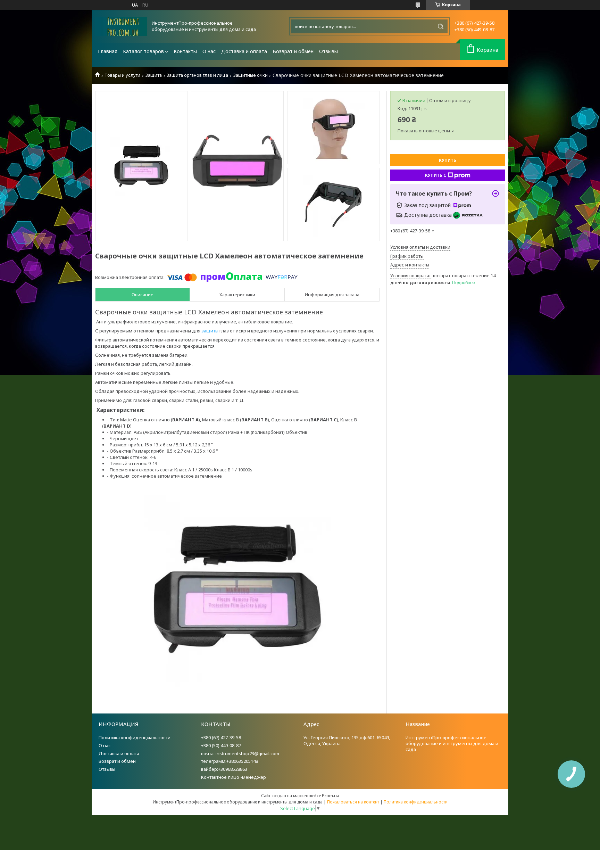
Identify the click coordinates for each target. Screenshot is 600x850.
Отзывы (328, 51)
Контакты (185, 51)
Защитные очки (250, 75)
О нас (209, 51)
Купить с (435, 175)
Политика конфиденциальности (134, 737)
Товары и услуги (122, 75)
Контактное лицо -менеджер (233, 777)
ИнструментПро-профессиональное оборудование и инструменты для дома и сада (452, 743)
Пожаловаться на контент (353, 802)
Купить (447, 160)
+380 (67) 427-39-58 (221, 737)
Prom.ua (330, 795)
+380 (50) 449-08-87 (221, 745)
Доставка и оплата (244, 51)
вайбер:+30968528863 (224, 769)
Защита (153, 75)
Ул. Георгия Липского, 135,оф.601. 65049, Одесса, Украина (346, 740)
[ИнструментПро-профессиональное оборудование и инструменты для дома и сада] (121, 26)
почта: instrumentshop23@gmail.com (240, 753)
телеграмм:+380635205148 (229, 761)
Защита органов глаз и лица (197, 75)
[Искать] (441, 26)
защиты (209, 331)
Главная (107, 51)
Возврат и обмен (293, 51)
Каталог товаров (143, 51)
